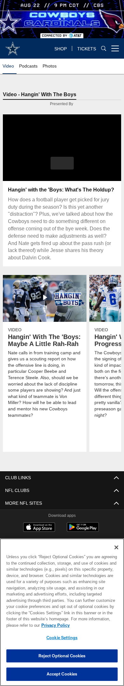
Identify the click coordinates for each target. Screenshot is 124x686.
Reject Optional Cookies (62, 655)
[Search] (103, 48)
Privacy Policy (54, 625)
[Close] (116, 547)
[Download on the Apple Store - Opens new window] (39, 528)
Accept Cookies (62, 673)
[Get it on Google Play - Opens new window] (83, 530)
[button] (62, 163)
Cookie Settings (62, 637)
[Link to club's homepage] (12, 46)
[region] (62, 612)
